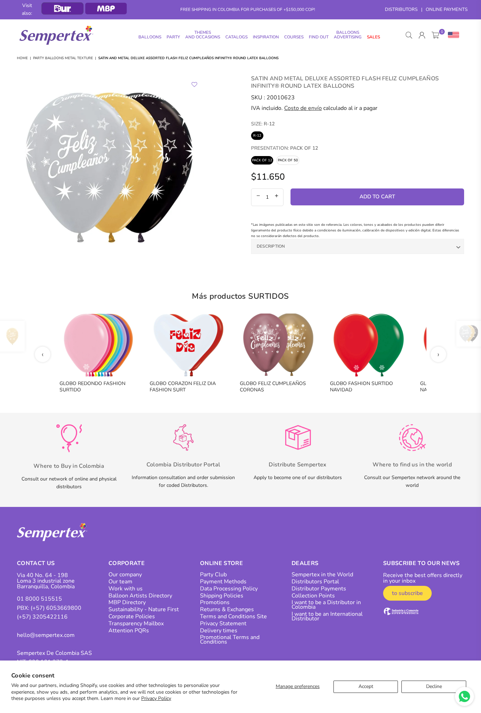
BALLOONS (149, 37)
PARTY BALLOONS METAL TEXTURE (63, 58)
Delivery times (218, 630)
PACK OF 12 (262, 160)
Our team (120, 581)
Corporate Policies (131, 616)
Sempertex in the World (322, 574)
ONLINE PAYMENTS (447, 9)
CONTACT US (36, 563)
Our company (125, 574)
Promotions (215, 602)
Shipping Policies (221, 596)
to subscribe (407, 593)
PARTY (173, 37)
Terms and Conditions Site (233, 616)
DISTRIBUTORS (401, 9)
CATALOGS (236, 37)
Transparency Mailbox (136, 623)
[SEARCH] (409, 35)
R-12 (257, 135)
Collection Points (313, 596)
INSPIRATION (266, 37)
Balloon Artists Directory (140, 596)
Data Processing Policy (229, 589)
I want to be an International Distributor (327, 616)
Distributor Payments (319, 589)
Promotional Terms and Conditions (230, 639)
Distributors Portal (315, 581)
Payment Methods (223, 581)
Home (22, 58)
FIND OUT (319, 37)
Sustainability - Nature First (143, 609)
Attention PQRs (128, 630)
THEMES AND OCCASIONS (202, 35)
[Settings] (452, 35)
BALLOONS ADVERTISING (348, 35)
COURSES (294, 37)
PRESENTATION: (284, 148)
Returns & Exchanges (227, 609)
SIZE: (263, 123)
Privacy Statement (223, 623)
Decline (434, 686)
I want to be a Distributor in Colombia (326, 605)
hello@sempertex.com (46, 635)
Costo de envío (303, 108)
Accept (365, 686)
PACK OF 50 (288, 160)
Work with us (125, 589)
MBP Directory (127, 602)
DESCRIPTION (271, 246)
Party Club (213, 574)
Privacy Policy (156, 698)
